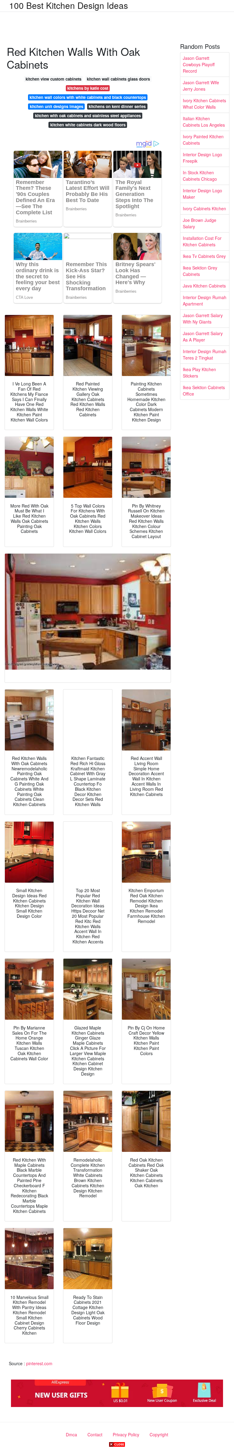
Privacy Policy (126, 1434)
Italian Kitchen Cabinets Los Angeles (204, 121)
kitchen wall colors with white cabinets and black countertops (88, 97)
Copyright (159, 1434)
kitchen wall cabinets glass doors (118, 79)
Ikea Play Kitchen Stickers (199, 372)
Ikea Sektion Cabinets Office (204, 390)
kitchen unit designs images (56, 106)
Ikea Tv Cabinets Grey (204, 256)
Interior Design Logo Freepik (202, 157)
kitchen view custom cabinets (53, 79)
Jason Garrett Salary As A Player (203, 336)
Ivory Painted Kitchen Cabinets (203, 139)
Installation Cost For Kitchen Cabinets (202, 241)
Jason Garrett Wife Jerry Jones (201, 85)
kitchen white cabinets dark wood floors (88, 125)
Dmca (71, 1434)
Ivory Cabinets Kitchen (204, 208)
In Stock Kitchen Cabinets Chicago (200, 175)
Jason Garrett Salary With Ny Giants (203, 318)
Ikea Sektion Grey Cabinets (200, 271)
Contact (94, 1434)
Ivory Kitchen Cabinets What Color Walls (204, 103)
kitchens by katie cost (87, 88)
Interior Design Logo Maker (202, 193)
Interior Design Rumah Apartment (204, 300)
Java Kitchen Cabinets (204, 286)
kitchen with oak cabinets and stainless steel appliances (88, 115)
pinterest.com (39, 1363)
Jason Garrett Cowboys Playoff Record (198, 64)
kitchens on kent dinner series (117, 106)
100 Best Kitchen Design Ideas (68, 5)
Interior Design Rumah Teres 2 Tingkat (204, 354)
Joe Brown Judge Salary (199, 223)
